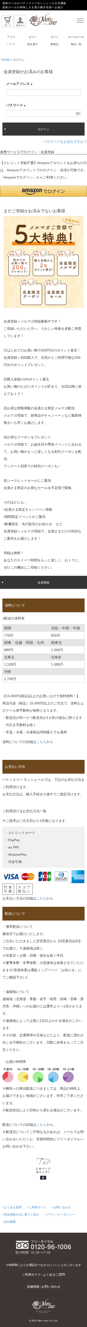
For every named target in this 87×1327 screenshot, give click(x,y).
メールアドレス (20, 84)
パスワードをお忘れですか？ (65, 142)
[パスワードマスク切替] (77, 113)
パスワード (16, 106)
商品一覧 (76, 44)
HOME (5, 60)
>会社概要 (9, 1222)
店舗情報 (33, 1286)
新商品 (54, 44)
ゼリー (33, 36)
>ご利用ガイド (36, 1207)
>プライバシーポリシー (59, 1214)
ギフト (54, 36)
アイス (11, 36)
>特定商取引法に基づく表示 (20, 1214)
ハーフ (11, 44)
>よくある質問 (12, 1207)
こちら (41, 742)
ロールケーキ (76, 36)
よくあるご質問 (54, 1274)
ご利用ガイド (31, 1274)
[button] (43, 191)
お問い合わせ (51, 1286)
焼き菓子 (32, 44)
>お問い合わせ (61, 1207)
